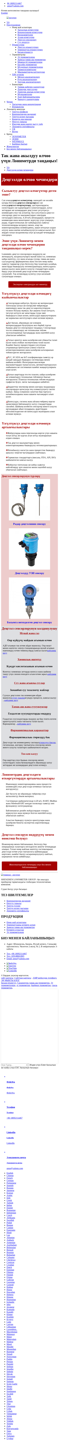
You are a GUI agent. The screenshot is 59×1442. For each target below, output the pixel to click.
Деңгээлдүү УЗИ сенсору (29, 573)
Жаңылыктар (13, 146)
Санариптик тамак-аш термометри (33, 983)
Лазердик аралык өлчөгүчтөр (31, 92)
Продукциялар (13, 25)
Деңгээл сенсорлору (27, 40)
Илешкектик (18, 107)
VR (13, 129)
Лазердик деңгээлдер (27, 89)
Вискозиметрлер (25, 35)
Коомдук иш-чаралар (22, 119)
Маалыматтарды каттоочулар (31, 72)
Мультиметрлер (25, 94)
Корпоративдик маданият (24, 114)
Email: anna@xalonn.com (18, 958)
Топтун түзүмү (13, 906)
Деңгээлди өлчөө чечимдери (20, 170)
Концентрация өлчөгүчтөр (30, 32)
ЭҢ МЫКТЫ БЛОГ (10, 980)
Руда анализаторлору (27, 79)
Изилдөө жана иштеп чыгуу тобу (27, 124)
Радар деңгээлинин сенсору (29, 523)
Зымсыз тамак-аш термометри (32, 59)
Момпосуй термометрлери (30, 62)
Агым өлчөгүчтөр (26, 37)
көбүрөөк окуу (11, 700)
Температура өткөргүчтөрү (30, 50)
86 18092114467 (14, 3)
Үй (8, 22)
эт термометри (23, 985)
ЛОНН (15, 139)
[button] (29, 284)
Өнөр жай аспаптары (16, 922)
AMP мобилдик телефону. (45, 978)
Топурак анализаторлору (29, 82)
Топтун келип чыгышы (23, 116)
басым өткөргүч (8, 983)
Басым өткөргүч (25, 52)
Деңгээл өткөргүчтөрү (28, 47)
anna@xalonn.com (15, 6)
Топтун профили (20, 112)
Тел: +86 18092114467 (17, 953)
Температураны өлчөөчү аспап (21, 925)
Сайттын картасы (23, 978)
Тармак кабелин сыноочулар (31, 87)
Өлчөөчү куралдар (15, 930)
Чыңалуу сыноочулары (28, 99)
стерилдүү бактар (47, 742)
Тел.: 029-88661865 (15, 956)
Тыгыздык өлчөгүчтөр (28, 30)
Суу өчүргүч (23, 42)
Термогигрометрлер (27, 69)
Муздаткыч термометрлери (30, 67)
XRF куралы (18, 74)
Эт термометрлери (26, 57)
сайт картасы (7, 978)
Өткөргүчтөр (18, 45)
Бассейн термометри (27, 64)
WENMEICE (18, 141)
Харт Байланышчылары (29, 97)
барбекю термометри (41, 985)
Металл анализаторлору (29, 77)
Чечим (10, 102)
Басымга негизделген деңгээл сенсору (29, 622)
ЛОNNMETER (19, 136)
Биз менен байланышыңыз (19, 149)
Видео (15, 131)
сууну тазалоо (18, 698)
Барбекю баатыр (19, 144)
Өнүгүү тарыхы (19, 121)
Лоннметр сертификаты (23, 126)
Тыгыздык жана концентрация (26, 104)
